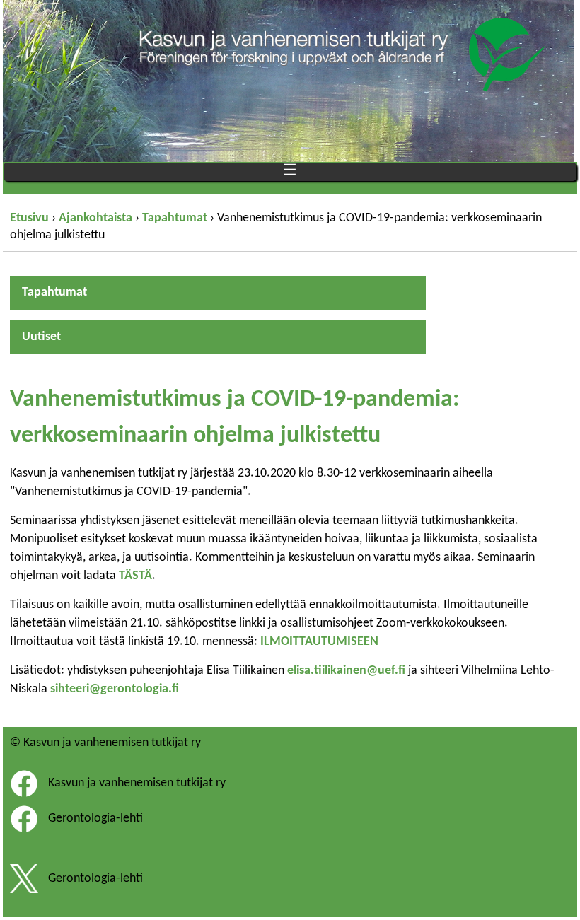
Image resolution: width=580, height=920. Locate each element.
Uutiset (41, 337)
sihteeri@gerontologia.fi (114, 689)
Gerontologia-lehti (95, 818)
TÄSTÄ (135, 576)
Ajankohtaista (95, 218)
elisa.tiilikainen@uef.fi (346, 670)
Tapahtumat (174, 218)
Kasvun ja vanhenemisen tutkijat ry (137, 783)
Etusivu (29, 218)
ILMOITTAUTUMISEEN (319, 641)
